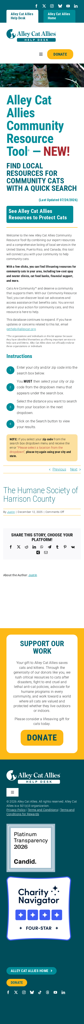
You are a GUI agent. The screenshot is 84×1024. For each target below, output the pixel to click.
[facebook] (36, 6)
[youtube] (68, 6)
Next (73, 469)
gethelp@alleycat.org (21, 329)
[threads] (47, 992)
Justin (11, 511)
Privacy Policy (16, 810)
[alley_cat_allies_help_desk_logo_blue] (31, 31)
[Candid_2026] (30, 825)
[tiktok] (40, 992)
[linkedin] (76, 6)
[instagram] (52, 6)
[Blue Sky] (60, 6)
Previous (59, 469)
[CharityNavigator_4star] (38, 878)
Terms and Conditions (43, 810)
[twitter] (44, 6)
